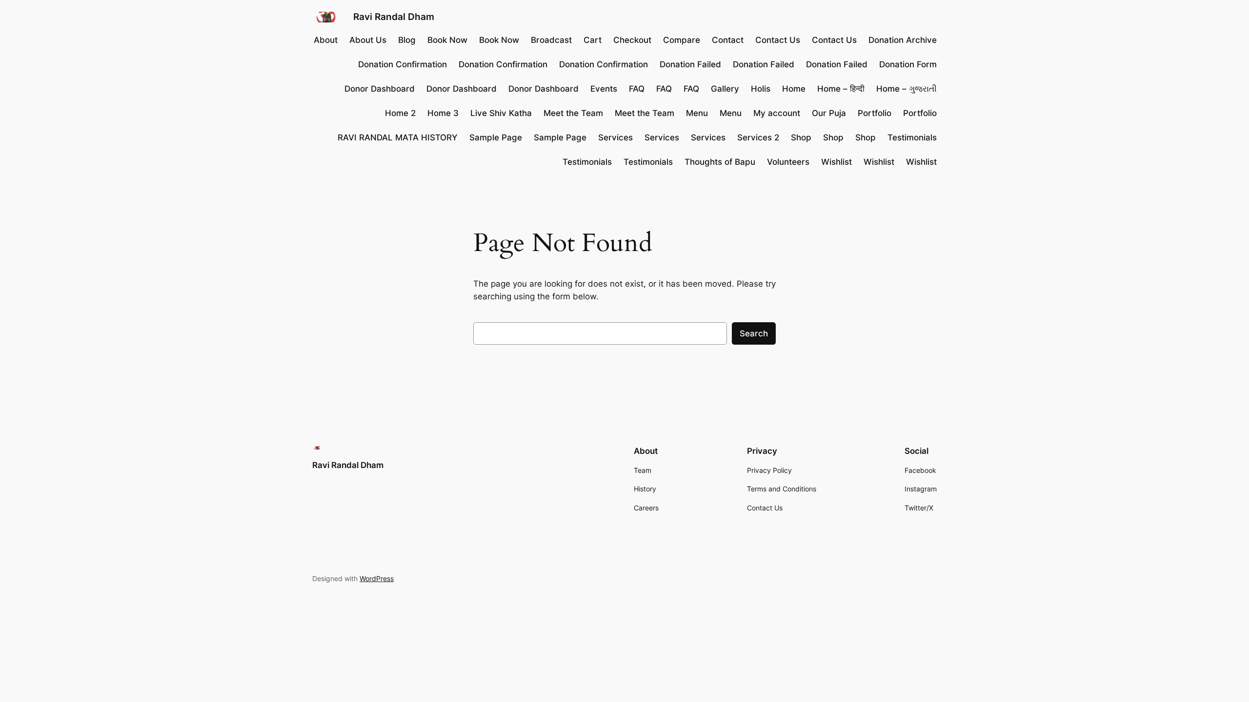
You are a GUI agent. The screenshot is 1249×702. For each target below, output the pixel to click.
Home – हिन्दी (841, 89)
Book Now (447, 40)
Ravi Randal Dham (393, 16)
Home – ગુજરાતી (906, 89)
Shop (801, 137)
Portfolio (874, 113)
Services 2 (758, 137)
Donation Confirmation (402, 64)
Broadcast (551, 40)
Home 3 (443, 113)
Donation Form (908, 64)
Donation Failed (690, 64)
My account (776, 113)
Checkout (632, 40)
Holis (760, 89)
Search (754, 333)
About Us (367, 40)
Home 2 (400, 113)
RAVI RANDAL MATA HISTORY (398, 137)
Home (794, 89)
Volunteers (788, 162)
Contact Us (777, 40)
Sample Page (495, 137)
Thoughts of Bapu (720, 162)
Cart (593, 40)
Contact (728, 40)
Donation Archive (902, 40)
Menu (697, 113)
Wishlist (836, 162)
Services (615, 137)
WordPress (377, 578)
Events (603, 89)
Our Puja (829, 113)
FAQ (637, 89)
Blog (407, 40)
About (326, 40)
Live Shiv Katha (501, 113)
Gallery (725, 89)
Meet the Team (573, 113)
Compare (681, 40)
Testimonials (912, 137)
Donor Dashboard (379, 89)
